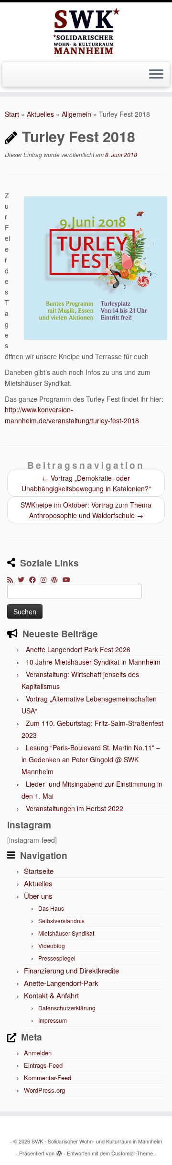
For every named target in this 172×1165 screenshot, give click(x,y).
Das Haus (51, 908)
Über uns (38, 896)
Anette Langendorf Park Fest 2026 (78, 649)
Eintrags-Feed (43, 1065)
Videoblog (51, 945)
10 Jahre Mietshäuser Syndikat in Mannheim (93, 662)
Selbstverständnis (61, 920)
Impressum (52, 1020)
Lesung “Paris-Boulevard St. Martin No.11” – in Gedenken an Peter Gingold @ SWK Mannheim (91, 759)
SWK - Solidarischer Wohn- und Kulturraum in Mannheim (97, 1141)
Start (12, 114)
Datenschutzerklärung (67, 1008)
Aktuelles (40, 114)
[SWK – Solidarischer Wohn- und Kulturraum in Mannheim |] (86, 31)
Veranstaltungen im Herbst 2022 (74, 808)
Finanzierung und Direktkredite (71, 970)
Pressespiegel (56, 958)
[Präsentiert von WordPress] (59, 1151)
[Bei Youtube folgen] (69, 579)
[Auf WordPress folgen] (57, 579)
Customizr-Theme (132, 1153)
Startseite (39, 871)
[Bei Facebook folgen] (35, 579)
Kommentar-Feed (47, 1077)
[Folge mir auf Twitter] (23, 579)
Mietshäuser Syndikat (66, 933)
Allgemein (76, 114)
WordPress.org (44, 1090)
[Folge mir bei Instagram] (46, 579)
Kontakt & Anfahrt (51, 995)
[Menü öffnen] (156, 75)
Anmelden (38, 1052)
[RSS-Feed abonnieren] (12, 579)
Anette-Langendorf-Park (61, 983)
